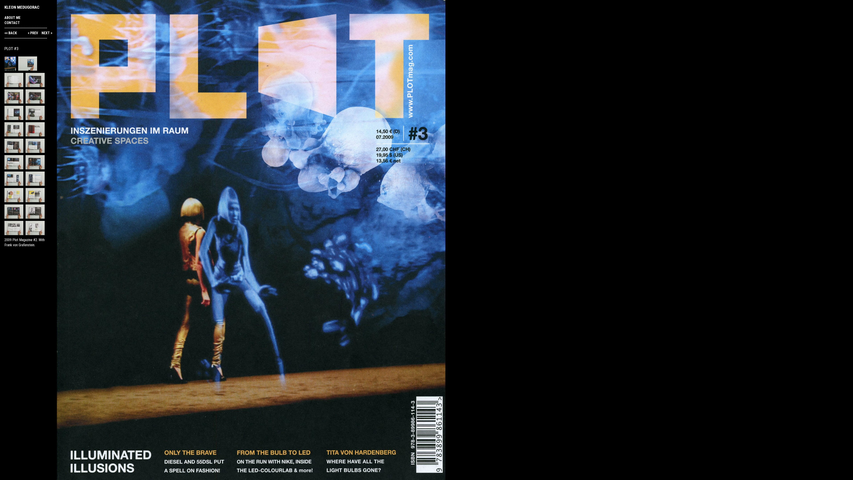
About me (12, 18)
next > (47, 33)
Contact (12, 23)
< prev (33, 33)
